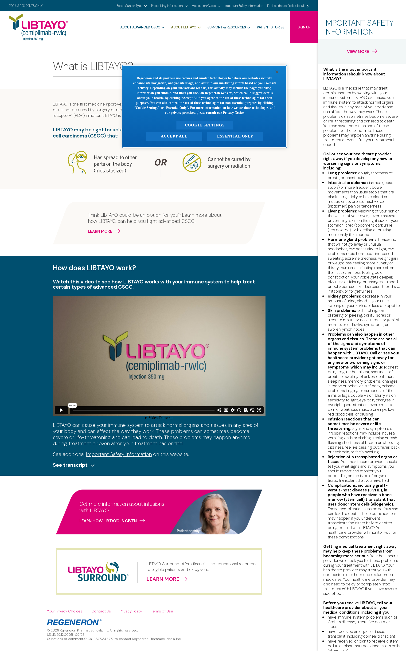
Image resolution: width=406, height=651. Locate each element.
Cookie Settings (205, 125)
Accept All (174, 136)
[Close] (277, 72)
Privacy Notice (233, 112)
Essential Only (235, 136)
